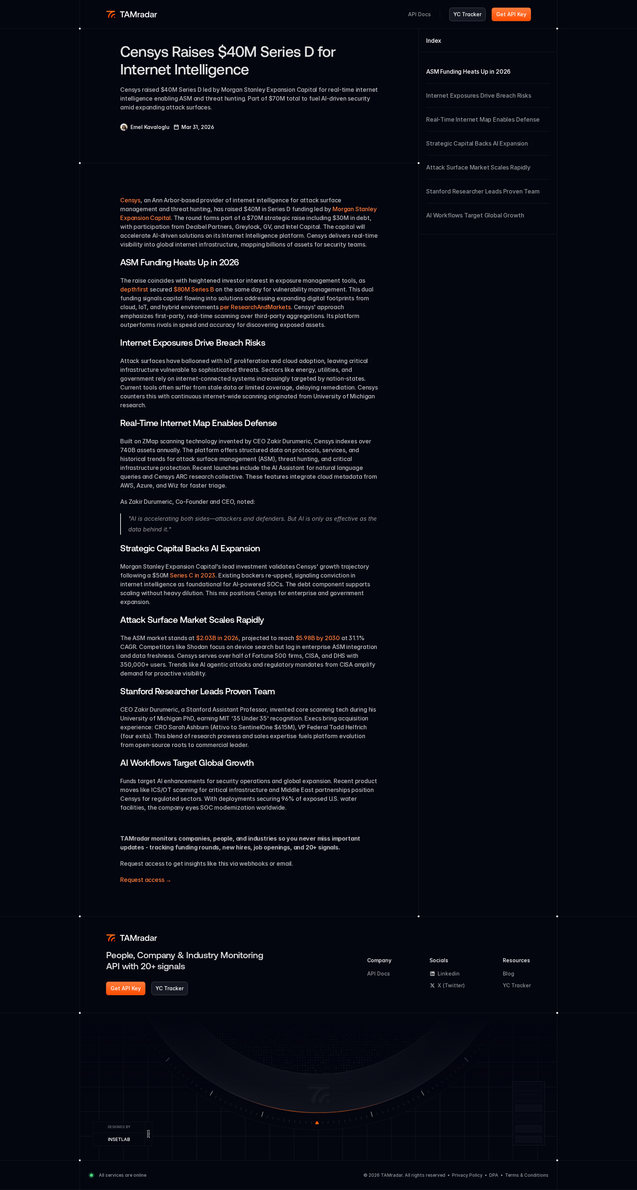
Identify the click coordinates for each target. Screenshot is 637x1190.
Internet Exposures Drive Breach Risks (478, 95)
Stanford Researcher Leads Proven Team (483, 191)
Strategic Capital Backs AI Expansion (477, 143)
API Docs (378, 973)
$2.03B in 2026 (217, 638)
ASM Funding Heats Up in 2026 (468, 71)
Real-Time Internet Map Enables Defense (482, 119)
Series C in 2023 (192, 575)
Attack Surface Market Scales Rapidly (478, 167)
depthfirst (134, 289)
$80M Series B (194, 289)
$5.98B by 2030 (318, 638)
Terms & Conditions (527, 1175)
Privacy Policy (467, 1175)
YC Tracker (517, 985)
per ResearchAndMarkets (255, 307)
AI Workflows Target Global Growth (475, 215)
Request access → (145, 879)
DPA (493, 1175)
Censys (130, 200)
